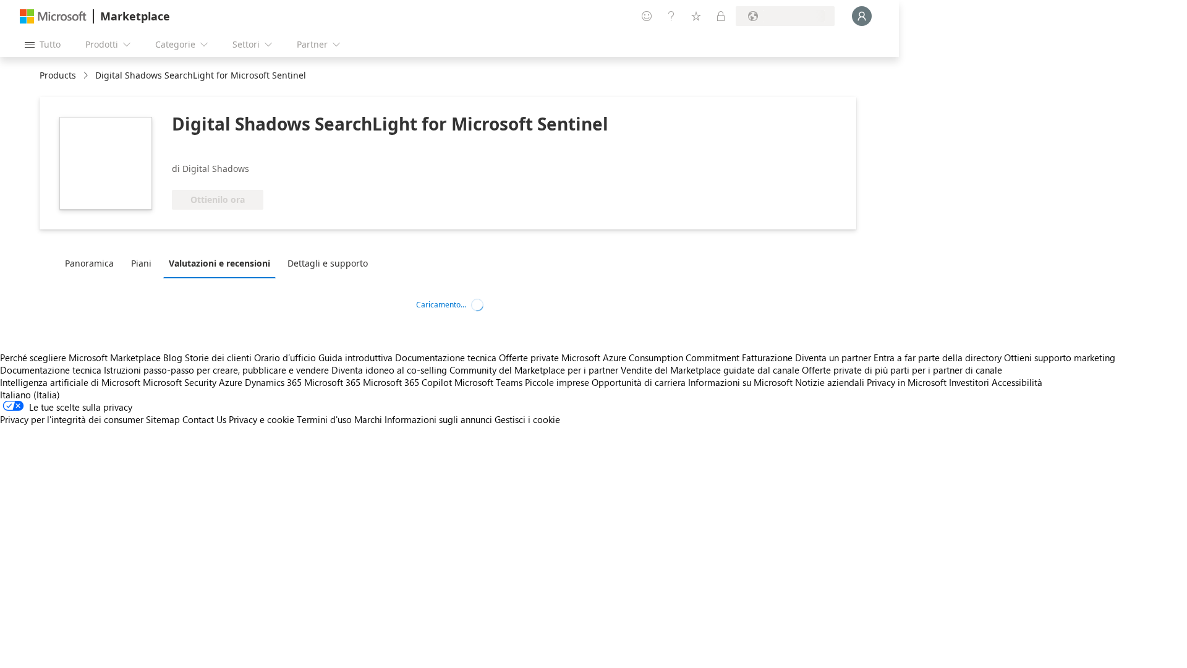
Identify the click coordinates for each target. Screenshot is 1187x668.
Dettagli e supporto (327, 263)
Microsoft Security (179, 382)
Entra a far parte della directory (938, 357)
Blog (172, 357)
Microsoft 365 (332, 382)
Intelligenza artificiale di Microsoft (70, 382)
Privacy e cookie (261, 419)
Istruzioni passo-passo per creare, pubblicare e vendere (216, 370)
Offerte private (529, 357)
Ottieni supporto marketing (1059, 357)
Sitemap (163, 419)
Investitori (969, 382)
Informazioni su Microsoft (740, 382)
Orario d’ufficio (285, 357)
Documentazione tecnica (445, 357)
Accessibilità (1017, 382)
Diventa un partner (833, 357)
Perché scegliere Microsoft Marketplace (80, 357)
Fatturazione (767, 357)
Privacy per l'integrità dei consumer (71, 419)
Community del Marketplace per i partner (533, 370)
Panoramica (89, 263)
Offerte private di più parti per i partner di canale (902, 370)
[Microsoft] (53, 16)
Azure (230, 382)
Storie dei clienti (218, 357)
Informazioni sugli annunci (438, 419)
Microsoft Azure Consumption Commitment (651, 357)
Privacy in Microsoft (907, 382)
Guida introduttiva (355, 357)
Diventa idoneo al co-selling (389, 370)
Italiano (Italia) (30, 394)
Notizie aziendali (829, 382)
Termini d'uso (324, 419)
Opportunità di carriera (639, 382)
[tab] (92, 262)
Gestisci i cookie (527, 419)
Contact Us (204, 419)
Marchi (368, 419)
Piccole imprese (557, 382)
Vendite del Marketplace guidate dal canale (710, 370)
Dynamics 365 (273, 382)
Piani (141, 263)
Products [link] (58, 75)
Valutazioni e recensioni (219, 263)
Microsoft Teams (488, 382)
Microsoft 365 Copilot (407, 382)
